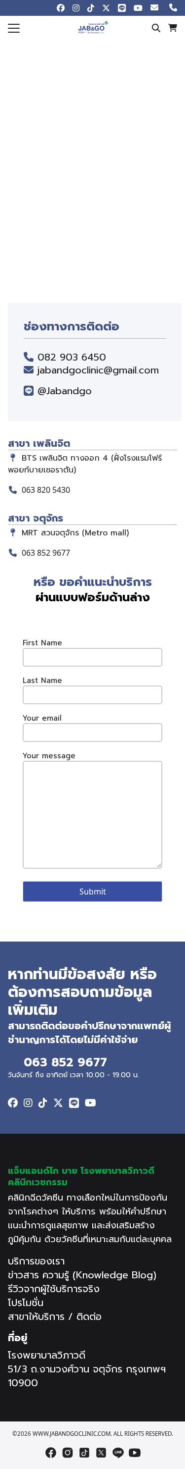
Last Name (42, 681)
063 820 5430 (46, 489)
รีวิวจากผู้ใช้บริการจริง (54, 1288)
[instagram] (67, 1452)
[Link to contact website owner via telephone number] (173, 8)
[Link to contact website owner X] (106, 8)
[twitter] (101, 1452)
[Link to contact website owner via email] (155, 8)
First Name (42, 643)
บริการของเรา (36, 1261)
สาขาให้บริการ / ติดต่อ (55, 1316)
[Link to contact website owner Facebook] (13, 1103)
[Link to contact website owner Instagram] (76, 8)
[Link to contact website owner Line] (122, 8)
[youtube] (134, 1452)
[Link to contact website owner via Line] (74, 1103)
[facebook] (50, 1452)
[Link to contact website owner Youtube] (138, 8)
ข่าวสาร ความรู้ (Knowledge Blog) (82, 1274)
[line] (117, 1452)
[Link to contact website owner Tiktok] (90, 8)
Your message (49, 756)
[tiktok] (84, 1452)
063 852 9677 (46, 552)
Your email (42, 719)
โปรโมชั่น (25, 1302)
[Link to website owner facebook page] (61, 8)
